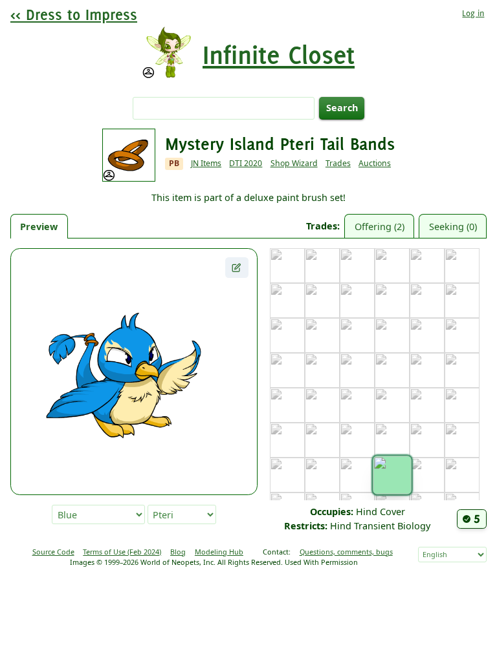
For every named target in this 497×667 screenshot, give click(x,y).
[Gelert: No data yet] (322, 335)
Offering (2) (379, 226)
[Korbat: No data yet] (322, 405)
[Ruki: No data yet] (462, 475)
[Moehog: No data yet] (392, 440)
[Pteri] (392, 475)
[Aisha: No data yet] (322, 265)
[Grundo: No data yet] (427, 335)
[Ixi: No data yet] (287, 370)
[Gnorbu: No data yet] (357, 335)
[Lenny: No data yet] (462, 405)
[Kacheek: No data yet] (392, 370)
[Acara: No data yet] (287, 265)
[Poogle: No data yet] (357, 475)
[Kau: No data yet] (427, 370)
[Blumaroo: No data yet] (357, 265)
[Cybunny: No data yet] (357, 300)
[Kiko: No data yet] (462, 370)
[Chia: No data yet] (287, 300)
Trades (338, 163)
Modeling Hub (219, 551)
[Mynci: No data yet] (427, 440)
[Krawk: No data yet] (392, 405)
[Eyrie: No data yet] (462, 300)
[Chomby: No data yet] (322, 300)
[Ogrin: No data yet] (287, 475)
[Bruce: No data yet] (427, 265)
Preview (39, 226)
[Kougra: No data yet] (357, 405)
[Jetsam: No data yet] (322, 370)
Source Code (53, 551)
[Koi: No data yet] (287, 405)
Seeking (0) (453, 226)
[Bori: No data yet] (392, 265)
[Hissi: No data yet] (462, 335)
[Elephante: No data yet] (427, 300)
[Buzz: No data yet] (462, 265)
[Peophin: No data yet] (322, 475)
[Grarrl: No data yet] (392, 335)
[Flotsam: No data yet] (287, 335)
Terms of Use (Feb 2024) (122, 551)
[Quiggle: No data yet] (427, 475)
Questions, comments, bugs (346, 551)
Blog (178, 551)
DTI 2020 (245, 163)
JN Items (206, 163)
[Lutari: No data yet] (322, 440)
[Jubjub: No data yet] (357, 370)
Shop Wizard (294, 163)
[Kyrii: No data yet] (427, 405)
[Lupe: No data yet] (287, 440)
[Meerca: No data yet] (357, 440)
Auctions (375, 163)
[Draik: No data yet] (392, 300)
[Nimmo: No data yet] (462, 440)
